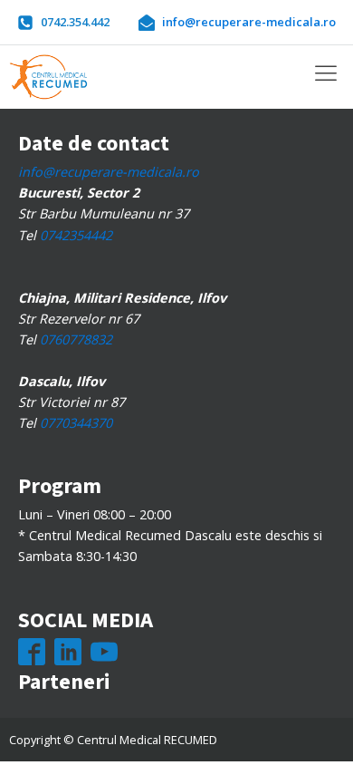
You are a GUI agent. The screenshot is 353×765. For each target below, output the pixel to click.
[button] (63, 21)
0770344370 (76, 422)
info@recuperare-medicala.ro (108, 171)
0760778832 (76, 339)
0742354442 (76, 235)
